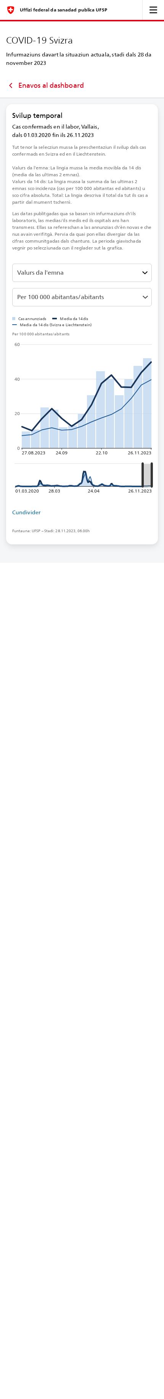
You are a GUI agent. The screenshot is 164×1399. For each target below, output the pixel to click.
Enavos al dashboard (51, 85)
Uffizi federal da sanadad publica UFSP (63, 10)
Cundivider (26, 512)
